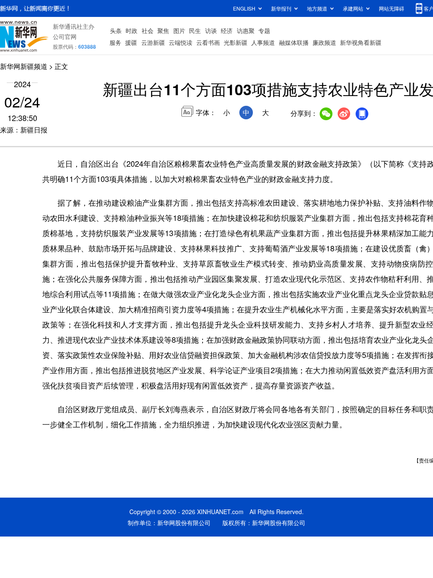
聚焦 (163, 30)
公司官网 (65, 36)
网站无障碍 (391, 8)
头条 (116, 30)
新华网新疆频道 (23, 66)
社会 (147, 30)
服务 (115, 42)
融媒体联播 (294, 42)
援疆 (131, 42)
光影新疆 (235, 42)
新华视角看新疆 (360, 42)
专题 (264, 30)
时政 (131, 30)
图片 (179, 30)
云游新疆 (153, 42)
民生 (195, 30)
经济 (227, 30)
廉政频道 (324, 42)
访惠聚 (246, 30)
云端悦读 (180, 42)
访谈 (211, 30)
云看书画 (208, 42)
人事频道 (263, 42)
